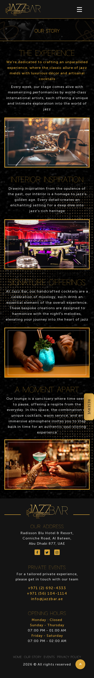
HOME (17, 657)
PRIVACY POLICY (69, 657)
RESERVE (89, 407)
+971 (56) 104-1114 (47, 593)
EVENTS (49, 657)
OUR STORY (33, 657)
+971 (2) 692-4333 (47, 588)
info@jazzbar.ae (47, 599)
